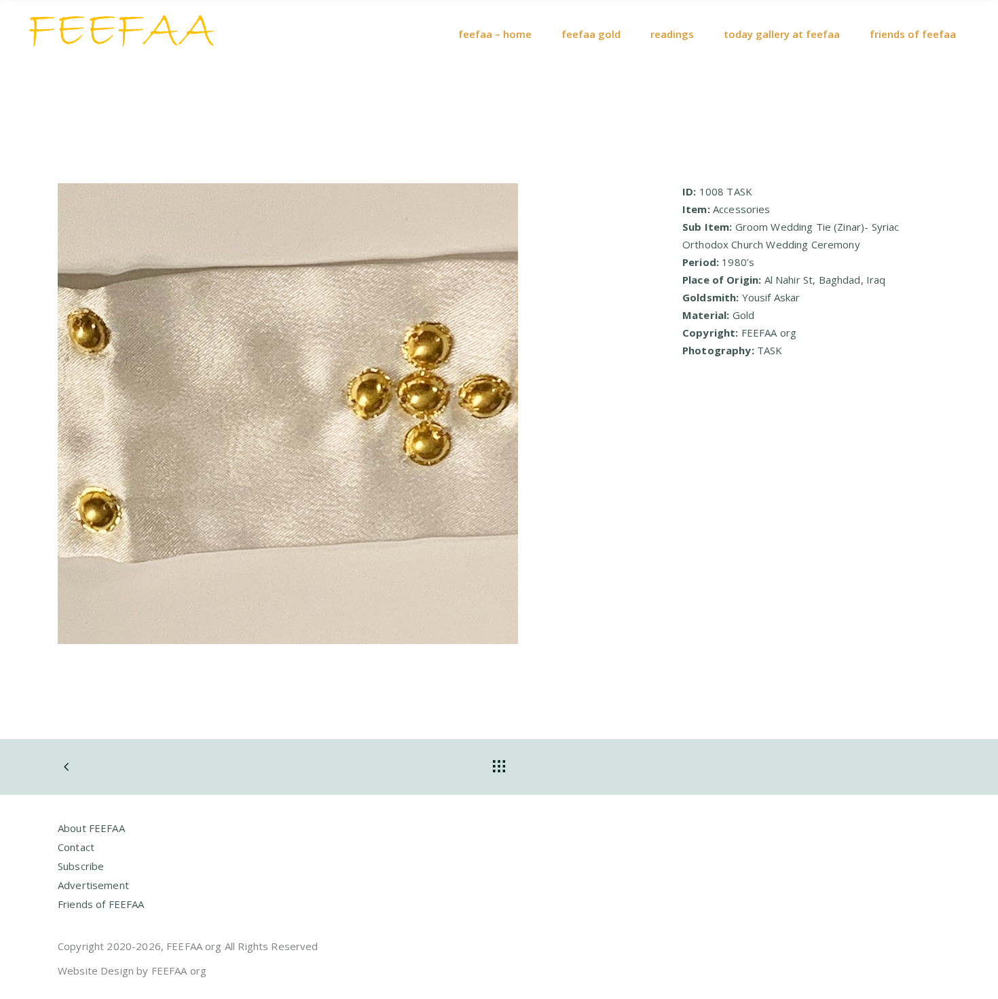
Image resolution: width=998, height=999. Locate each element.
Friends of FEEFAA (101, 904)
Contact (76, 847)
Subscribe (81, 866)
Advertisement (93, 885)
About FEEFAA (91, 828)
